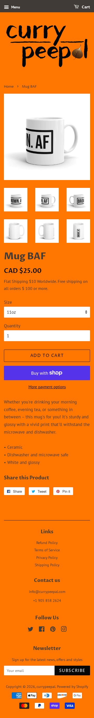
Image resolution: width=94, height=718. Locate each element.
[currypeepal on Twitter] (30, 629)
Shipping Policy (47, 564)
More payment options (47, 386)
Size (8, 302)
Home (9, 87)
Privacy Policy (47, 557)
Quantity (12, 326)
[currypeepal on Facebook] (42, 629)
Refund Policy (47, 542)
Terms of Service (47, 549)
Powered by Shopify (72, 686)
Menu (15, 7)
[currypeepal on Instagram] (64, 629)
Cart (85, 7)
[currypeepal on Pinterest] (53, 629)
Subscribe (72, 671)
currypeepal (46, 686)
